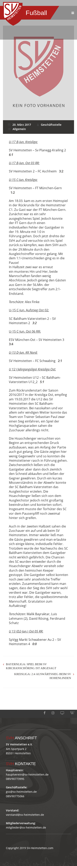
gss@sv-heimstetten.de (21, 791)
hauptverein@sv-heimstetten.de (27, 774)
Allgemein (19, 129)
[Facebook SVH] (44, 713)
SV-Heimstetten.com (40, 848)
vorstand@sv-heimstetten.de (25, 815)
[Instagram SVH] (53, 713)
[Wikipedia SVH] (72, 713)
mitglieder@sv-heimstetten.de (26, 827)
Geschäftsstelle (51, 125)
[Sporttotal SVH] (62, 713)
